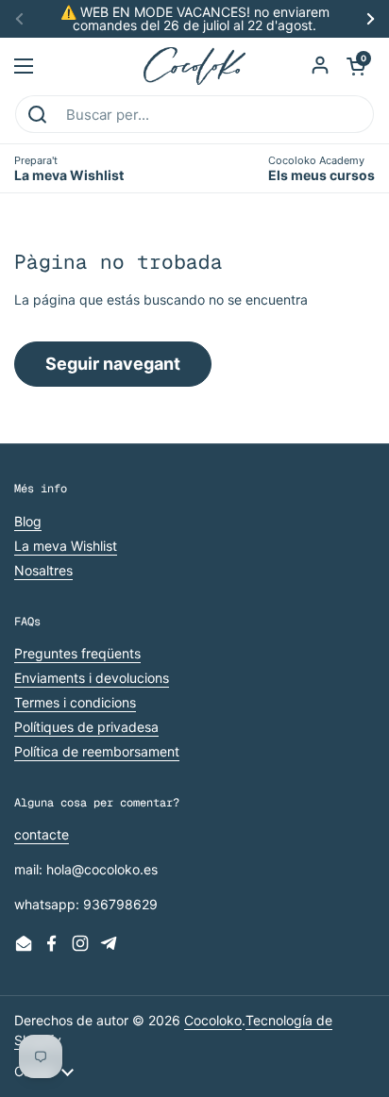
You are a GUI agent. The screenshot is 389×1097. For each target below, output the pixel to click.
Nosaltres (43, 570)
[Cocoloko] (195, 66)
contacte (41, 834)
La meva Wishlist (65, 546)
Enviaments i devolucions (91, 678)
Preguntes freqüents (77, 653)
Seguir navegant (112, 364)
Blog (28, 521)
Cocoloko (213, 1020)
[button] (356, 66)
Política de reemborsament (96, 751)
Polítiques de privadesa (86, 727)
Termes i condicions (75, 702)
